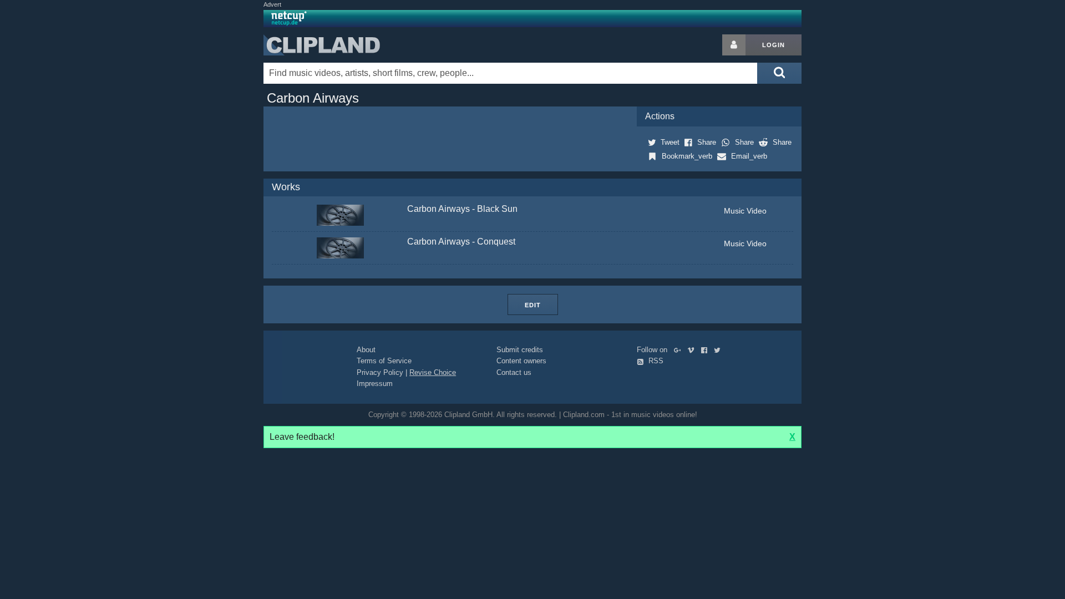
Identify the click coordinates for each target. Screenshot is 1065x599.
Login (773, 45)
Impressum (375, 383)
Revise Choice (432, 372)
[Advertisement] (890, 200)
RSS (654, 361)
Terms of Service (384, 361)
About (366, 350)
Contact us (513, 372)
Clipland (321, 44)
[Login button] (734, 44)
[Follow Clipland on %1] (680, 350)
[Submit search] (779, 73)
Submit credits (519, 350)
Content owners (521, 361)
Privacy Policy (380, 372)
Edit (533, 305)
